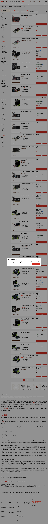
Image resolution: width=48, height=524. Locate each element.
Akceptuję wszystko (36, 263)
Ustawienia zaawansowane (27, 263)
